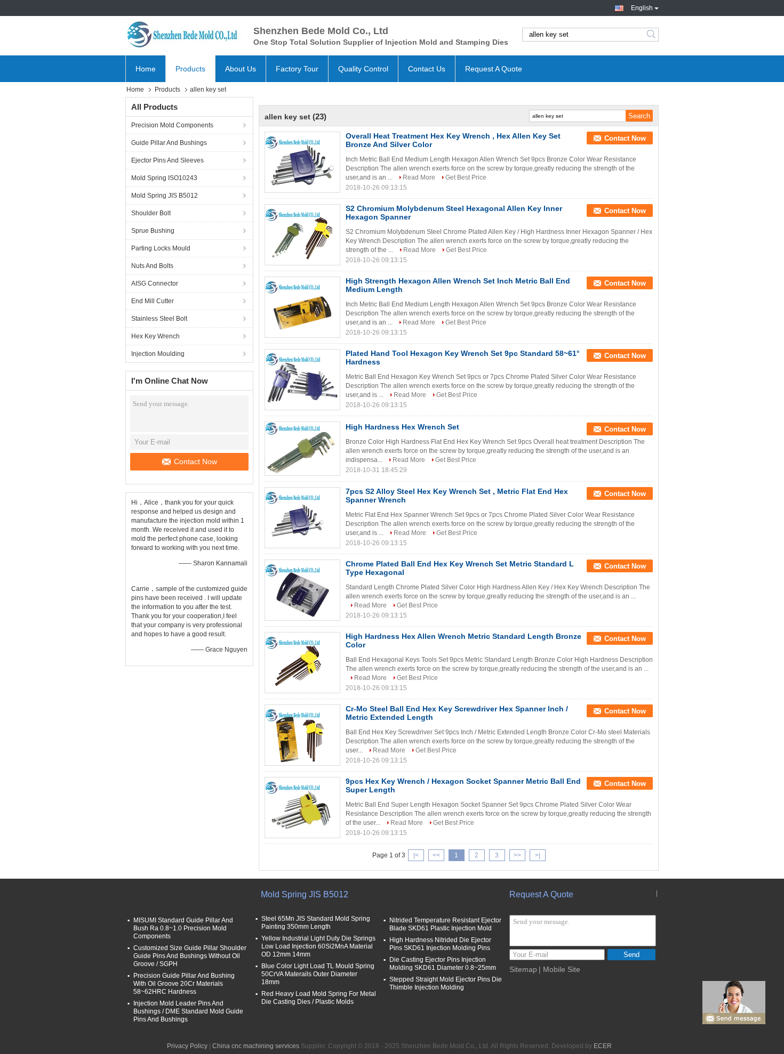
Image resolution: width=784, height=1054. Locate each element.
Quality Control (363, 68)
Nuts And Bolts (152, 266)
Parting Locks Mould (160, 248)
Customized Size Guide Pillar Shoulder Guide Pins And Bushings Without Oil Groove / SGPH (189, 956)
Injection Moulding (158, 354)
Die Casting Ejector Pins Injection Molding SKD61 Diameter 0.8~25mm (442, 963)
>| (537, 855)
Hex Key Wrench (155, 336)
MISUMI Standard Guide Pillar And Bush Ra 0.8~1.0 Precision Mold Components (183, 928)
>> (517, 855)
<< (436, 855)
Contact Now (195, 461)
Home (145, 68)
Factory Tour (297, 68)
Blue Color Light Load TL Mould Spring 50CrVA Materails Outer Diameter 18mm (317, 974)
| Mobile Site (559, 969)
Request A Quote (493, 68)
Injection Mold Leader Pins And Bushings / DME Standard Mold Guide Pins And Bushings (188, 1011)
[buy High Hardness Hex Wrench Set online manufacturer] (302, 448)
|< (416, 855)
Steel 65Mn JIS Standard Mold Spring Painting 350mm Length (315, 922)
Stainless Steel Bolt (159, 318)
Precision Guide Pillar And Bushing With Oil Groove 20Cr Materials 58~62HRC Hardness (184, 983)
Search (652, 35)
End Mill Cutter (152, 301)
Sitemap (523, 969)
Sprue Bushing (152, 230)
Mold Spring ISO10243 (164, 178)
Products (190, 68)
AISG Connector (154, 283)
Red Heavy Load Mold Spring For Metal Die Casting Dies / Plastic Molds (318, 998)
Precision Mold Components (172, 125)
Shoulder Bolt (151, 213)
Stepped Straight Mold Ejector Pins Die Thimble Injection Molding (445, 983)
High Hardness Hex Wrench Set (402, 427)
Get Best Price (465, 177)
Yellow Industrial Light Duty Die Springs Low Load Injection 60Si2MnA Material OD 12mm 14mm (318, 946)
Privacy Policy (187, 1046)
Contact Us (426, 68)
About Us (240, 68)
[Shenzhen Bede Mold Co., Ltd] (184, 35)
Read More (419, 177)
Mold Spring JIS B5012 (164, 195)
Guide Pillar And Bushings (169, 143)
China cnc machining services (255, 1046)
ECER (603, 1046)
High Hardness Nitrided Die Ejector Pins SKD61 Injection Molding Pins (440, 944)
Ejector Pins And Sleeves (167, 160)
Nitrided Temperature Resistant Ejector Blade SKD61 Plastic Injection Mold (445, 924)
